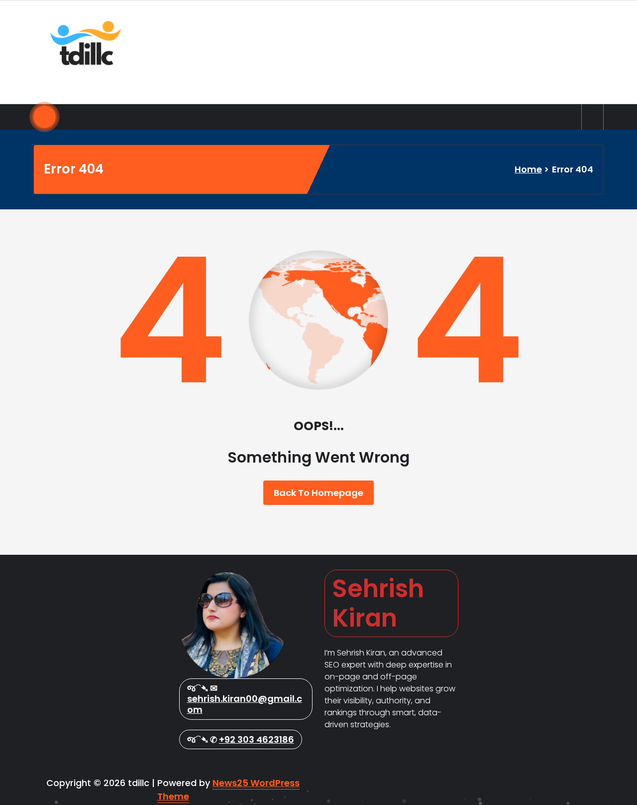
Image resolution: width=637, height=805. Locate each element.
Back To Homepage (318, 492)
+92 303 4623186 (256, 739)
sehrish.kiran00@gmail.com (244, 704)
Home (528, 169)
